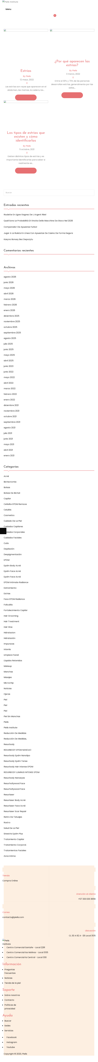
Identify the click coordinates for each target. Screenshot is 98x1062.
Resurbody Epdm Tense (15, 761)
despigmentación (13, 554)
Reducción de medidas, (15, 738)
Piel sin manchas (12, 716)
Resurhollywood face (14, 783)
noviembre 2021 (11, 410)
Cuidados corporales (14, 532)
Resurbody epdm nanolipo (17, 755)
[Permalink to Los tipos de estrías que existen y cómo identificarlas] (26, 114)
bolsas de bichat (12, 493)
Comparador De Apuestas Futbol (20, 226)
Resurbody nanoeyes (14, 777)
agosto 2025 (10, 338)
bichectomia (10, 481)
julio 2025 (8, 343)
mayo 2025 (9, 355)
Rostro (7, 822)
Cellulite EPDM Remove (15, 504)
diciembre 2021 (11, 405)
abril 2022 (8, 382)
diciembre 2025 (11, 315)
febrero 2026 (10, 304)
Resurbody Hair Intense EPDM (18, 766)
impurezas (9, 643)
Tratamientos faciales (15, 850)
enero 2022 (9, 399)
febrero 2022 (10, 394)
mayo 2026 (9, 288)
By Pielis (27, 76)
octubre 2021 (10, 416)
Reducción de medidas (15, 733)
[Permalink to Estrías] (26, 47)
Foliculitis (8, 604)
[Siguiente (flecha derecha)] (3, 531)
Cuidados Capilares (13, 526)
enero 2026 (9, 310)
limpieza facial (11, 654)
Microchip (9, 682)
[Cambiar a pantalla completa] (9, 1059)
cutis (6, 543)
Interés (7, 649)
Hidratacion (9, 632)
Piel (5, 699)
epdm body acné (12, 565)
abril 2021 (8, 449)
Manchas (8, 671)
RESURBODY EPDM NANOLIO (17, 749)
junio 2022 (8, 371)
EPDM (6, 560)
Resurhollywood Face (14, 789)
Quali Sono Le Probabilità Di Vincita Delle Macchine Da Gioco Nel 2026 (38, 220)
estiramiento (10, 587)
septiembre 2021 (12, 422)
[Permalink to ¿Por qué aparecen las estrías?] (72, 42)
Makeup (8, 666)
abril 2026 (9, 293)
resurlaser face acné (15, 805)
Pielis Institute (10, 727)
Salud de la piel (11, 828)
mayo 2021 (9, 444)
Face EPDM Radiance (14, 599)
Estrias (7, 593)
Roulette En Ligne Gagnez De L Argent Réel (25, 214)
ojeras (7, 694)
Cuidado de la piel (13, 520)
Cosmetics (9, 515)
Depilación (9, 548)
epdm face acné (12, 571)
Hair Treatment (11, 621)
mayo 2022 (9, 377)
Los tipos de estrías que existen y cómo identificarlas (26, 137)
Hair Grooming (11, 615)
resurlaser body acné (15, 800)
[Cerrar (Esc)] (22, 1059)
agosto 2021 (9, 427)
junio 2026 (9, 282)
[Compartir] (16, 1059)
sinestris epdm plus (13, 833)
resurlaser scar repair (15, 811)
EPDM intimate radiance (16, 582)
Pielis (6, 722)
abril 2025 (9, 360)
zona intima (10, 856)
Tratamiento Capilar (14, 839)
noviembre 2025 (12, 321)
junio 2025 (9, 349)
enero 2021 (9, 455)
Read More (25, 97)
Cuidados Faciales (13, 537)
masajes (8, 677)
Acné (6, 476)
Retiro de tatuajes (13, 816)
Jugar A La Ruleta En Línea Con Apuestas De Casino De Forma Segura (38, 233)
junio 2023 (8, 366)
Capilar (7, 498)
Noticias (8, 688)
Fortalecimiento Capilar (16, 610)
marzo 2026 (10, 299)
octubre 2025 (10, 327)
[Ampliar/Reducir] (3, 1059)
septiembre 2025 (12, 332)
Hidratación (9, 638)
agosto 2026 (10, 276)
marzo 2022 (9, 388)
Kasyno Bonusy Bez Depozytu (18, 239)
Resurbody (9, 744)
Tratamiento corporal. (15, 844)
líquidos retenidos (13, 660)
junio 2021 (8, 438)
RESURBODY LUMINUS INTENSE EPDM (21, 772)
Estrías (25, 71)
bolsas (7, 487)
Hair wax (8, 627)
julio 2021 (8, 433)
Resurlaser (9, 794)
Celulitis (7, 509)
